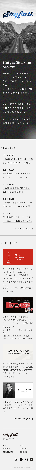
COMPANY (23, 449)
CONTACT (23, 452)
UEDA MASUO (8, 452)
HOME (5, 445)
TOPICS (22, 445)
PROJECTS (6, 449)
